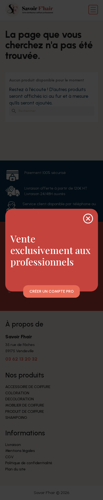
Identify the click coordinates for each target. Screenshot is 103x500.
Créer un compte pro (51, 291)
